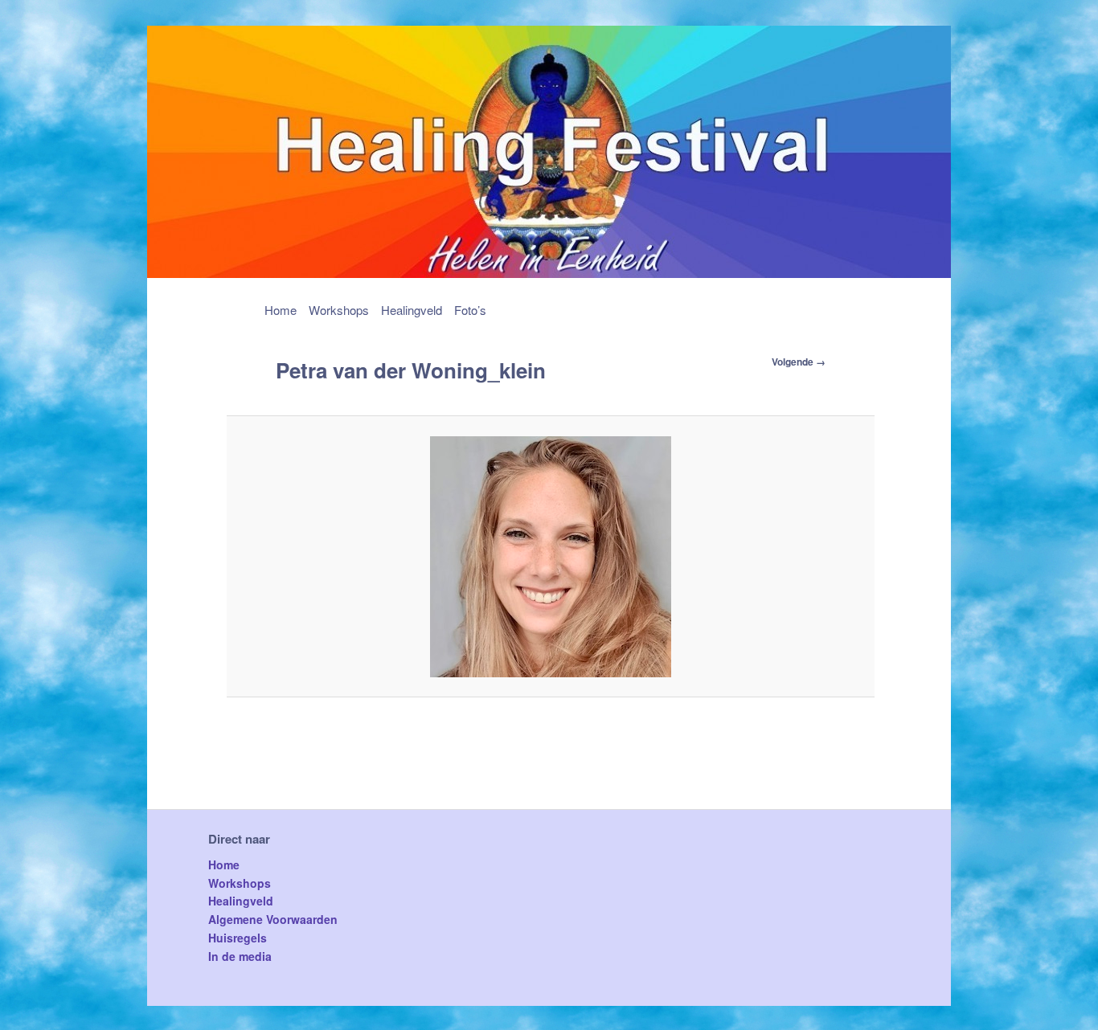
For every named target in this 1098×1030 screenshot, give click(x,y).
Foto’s (470, 309)
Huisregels (237, 938)
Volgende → (799, 361)
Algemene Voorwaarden (273, 919)
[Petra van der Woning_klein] (551, 556)
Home (280, 309)
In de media (240, 956)
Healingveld (411, 309)
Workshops (339, 309)
